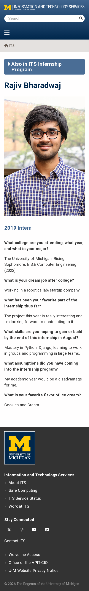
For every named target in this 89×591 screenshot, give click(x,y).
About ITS (17, 482)
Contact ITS (14, 541)
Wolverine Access (24, 554)
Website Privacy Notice (34, 570)
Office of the (28, 562)
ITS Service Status (25, 498)
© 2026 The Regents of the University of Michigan (41, 584)
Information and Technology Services (39, 475)
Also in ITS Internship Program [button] (36, 67)
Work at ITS (19, 506)
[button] (44, 33)
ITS (11, 46)
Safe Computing (23, 490)
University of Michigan (19, 447)
